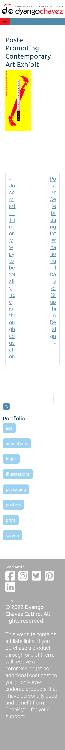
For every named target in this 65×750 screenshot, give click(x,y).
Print (11, 520)
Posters (13, 504)
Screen (12, 535)
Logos (11, 458)
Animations (17, 443)
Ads (9, 428)
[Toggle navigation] (5, 21)
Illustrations (18, 474)
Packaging (16, 489)
